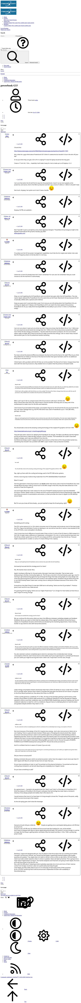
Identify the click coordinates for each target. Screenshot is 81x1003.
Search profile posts (26, 25)
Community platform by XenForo (17, 977)
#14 (78, 598)
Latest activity (30, 22)
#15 (78, 629)
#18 (78, 775)
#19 (78, 807)
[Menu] (1, 8)
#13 (78, 544)
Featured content (8, 22)
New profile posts (22, 22)
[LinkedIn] (11, 902)
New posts (6, 20)
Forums (6, 18)
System (30, 941)
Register (3, 73)
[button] (23, 48)
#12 (78, 509)
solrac (36, 100)
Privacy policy (7, 959)
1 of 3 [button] (2, 122)
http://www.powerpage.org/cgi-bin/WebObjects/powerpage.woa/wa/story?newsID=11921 (41, 151)
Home (5, 17)
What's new (7, 21)
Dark (29, 953)
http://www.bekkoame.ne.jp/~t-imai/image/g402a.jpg (30, 431)
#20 (78, 840)
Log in (2, 71)
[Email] (14, 902)
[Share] (40, 139)
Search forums (13, 20)
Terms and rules (8, 957)
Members (6, 24)
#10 (78, 369)
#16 (78, 663)
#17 (78, 709)
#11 (78, 447)
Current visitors (7, 25)
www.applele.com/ (19, 233)
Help (5, 960)
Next (2, 120)
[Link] (17, 902)
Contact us (6, 956)
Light (57, 941)
